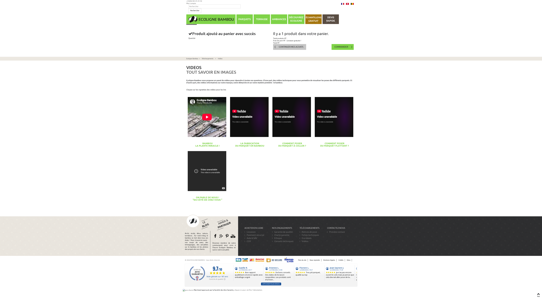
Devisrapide (330, 19)
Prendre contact (337, 232)
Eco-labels (306, 238)
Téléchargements (207, 59)
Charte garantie (281, 235)
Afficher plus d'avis (271, 284)
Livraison (251, 232)
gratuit (313, 19)
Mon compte (191, 3)
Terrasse (262, 19)
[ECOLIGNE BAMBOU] (211, 19)
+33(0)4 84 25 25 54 (194, 1)
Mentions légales (329, 260)
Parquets (244, 19)
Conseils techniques (283, 241)
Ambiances (279, 19)
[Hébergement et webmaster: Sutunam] (355, 260)
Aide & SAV (251, 238)
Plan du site (302, 260)
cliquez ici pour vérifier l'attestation (248, 290)
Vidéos (304, 241)
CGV (248, 241)
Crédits (340, 260)
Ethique (278, 238)
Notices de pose (309, 232)
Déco (348, 260)
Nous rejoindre (315, 260)
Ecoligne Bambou (192, 59)
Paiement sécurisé (255, 235)
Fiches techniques (310, 235)
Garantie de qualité (283, 232)
